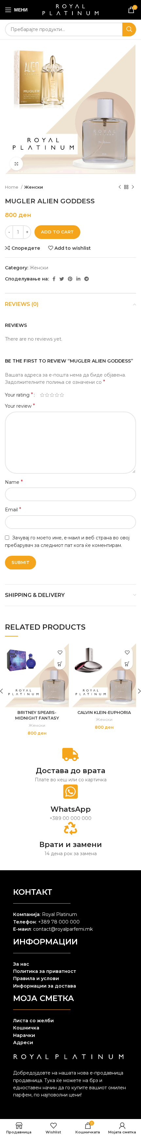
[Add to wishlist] (60, 652)
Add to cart (57, 231)
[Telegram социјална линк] (86, 279)
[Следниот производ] (133, 187)
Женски (33, 187)
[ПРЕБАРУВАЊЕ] (129, 29)
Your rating (19, 395)
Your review (20, 406)
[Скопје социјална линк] (78, 279)
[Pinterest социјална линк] (70, 279)
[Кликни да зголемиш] (16, 163)
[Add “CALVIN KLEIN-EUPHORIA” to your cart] (127, 664)
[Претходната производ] (119, 187)
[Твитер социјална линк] (61, 279)
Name (14, 482)
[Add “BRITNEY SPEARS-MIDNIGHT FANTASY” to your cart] (60, 664)
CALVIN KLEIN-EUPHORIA (104, 712)
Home (12, 187)
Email (13, 509)
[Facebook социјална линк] (53, 279)
